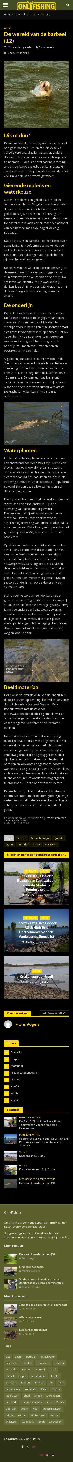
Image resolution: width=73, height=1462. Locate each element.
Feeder (26, 1369)
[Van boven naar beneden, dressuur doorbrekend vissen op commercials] (10, 1284)
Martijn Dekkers (31, 1270)
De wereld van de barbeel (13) (37, 1183)
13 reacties (29, 1308)
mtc (51, 1382)
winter (22, 1415)
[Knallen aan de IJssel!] (10, 1156)
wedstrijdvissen (52, 1408)
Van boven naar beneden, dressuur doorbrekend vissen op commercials (41, 1281)
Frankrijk (40, 1369)
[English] (47, 1455)
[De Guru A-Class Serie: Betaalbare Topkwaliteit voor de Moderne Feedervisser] (10, 1121)
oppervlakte (13, 1389)
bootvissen (43, 1363)
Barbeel (21, 838)
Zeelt (41, 1421)
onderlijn (23, 844)
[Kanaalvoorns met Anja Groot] (10, 1169)
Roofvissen (12, 1395)
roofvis (56, 1389)
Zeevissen (55, 1421)
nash (61, 1382)
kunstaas (11, 1382)
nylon (9, 844)
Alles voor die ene (30, 1317)
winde (10, 1415)
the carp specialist (32, 1402)
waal (35, 1408)
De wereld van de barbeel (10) (37, 1254)
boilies (28, 1363)
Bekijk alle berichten (54, 1012)
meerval (39, 1382)
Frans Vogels (46, 47)
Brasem (59, 1363)
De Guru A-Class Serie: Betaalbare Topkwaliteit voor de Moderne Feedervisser (36, 883)
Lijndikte (59, 838)
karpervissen (38, 1376)
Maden (25, 1382)
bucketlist (11, 1369)
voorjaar (11, 1408)
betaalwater (47, 1356)
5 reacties (28, 1321)
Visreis (60, 1402)
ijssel (53, 1369)
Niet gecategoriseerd (33, 1179)
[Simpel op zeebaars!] (10, 1271)
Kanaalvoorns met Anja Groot (37, 1169)
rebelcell (30, 1389)
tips (49, 1402)
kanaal (10, 1376)
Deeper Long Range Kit (33, 1329)
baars (18, 1356)
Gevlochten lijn (40, 838)
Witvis (8, 28)
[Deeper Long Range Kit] (10, 1334)
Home (7, 14)
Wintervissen (38, 1415)
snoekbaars (53, 1395)
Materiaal (30, 870)
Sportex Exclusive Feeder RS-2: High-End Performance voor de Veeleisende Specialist (36, 930)
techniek (11, 1402)
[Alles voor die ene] (10, 1321)
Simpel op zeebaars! (31, 1266)
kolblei (55, 1376)
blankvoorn (13, 1363)
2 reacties (28, 1333)
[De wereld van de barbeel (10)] (10, 1258)
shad (27, 1395)
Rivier (43, 1389)
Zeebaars (28, 1421)
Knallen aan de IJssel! (36, 976)
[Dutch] (33, 1447)
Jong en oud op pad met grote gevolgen (43, 1304)
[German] (53, 1455)
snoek (38, 1395)
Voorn (24, 1408)
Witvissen (51, 844)
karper (22, 1376)
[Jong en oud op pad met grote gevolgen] (10, 1309)
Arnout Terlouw (31, 1286)
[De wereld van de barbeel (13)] (10, 1183)
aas (8, 1356)
